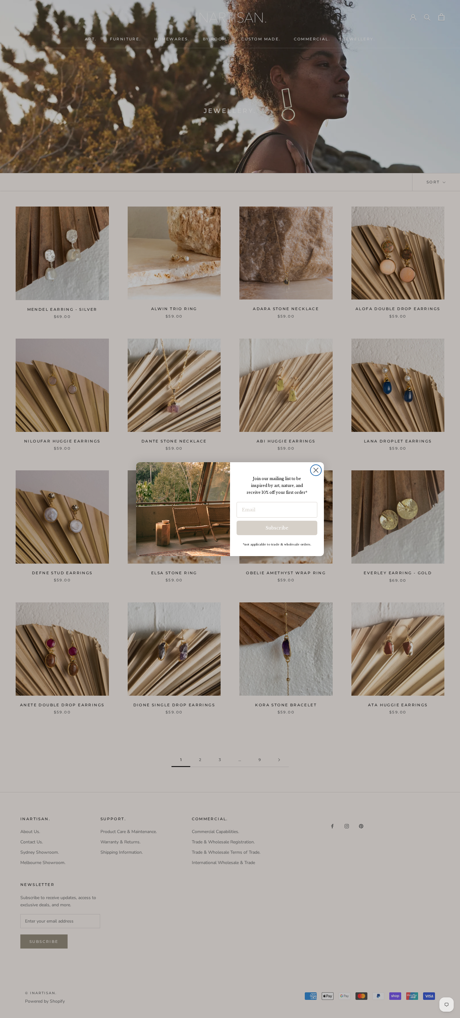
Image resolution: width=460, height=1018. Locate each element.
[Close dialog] (315, 470)
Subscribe (277, 528)
